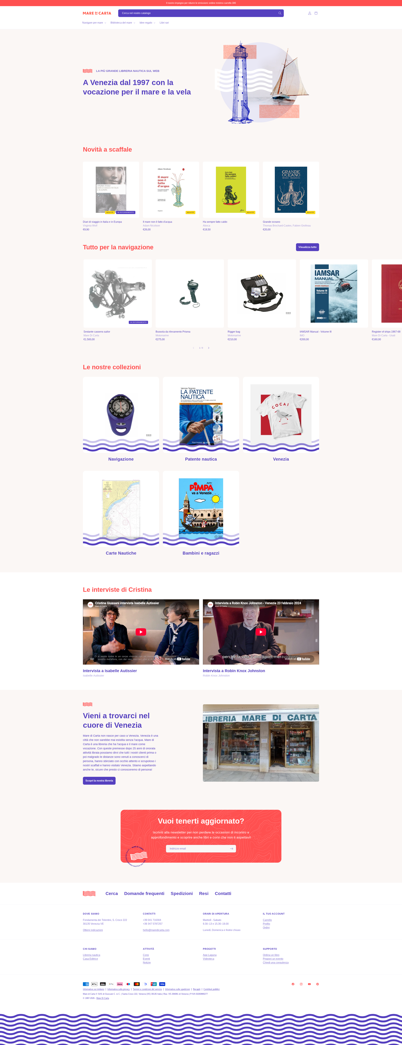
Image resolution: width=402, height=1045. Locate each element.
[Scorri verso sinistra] (193, 348)
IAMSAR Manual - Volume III (315, 331)
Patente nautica (201, 459)
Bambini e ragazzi (201, 553)
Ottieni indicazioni (93, 930)
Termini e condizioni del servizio (147, 989)
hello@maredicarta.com (156, 930)
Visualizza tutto (308, 247)
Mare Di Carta (102, 998)
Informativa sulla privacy (118, 989)
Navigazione (121, 459)
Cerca (112, 893)
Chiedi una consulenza (276, 962)
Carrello (267, 920)
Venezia (281, 459)
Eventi (146, 958)
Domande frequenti (144, 893)
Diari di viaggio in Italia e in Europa (102, 221)
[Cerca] (280, 13)
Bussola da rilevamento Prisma (173, 331)
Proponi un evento (273, 958)
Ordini (266, 927)
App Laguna (210, 955)
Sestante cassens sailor (97, 331)
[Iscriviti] (231, 849)
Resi (204, 893)
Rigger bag (234, 331)
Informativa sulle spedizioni (177, 989)
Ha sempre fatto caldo (215, 221)
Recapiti (196, 989)
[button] (94, 23)
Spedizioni (182, 893)
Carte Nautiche (121, 553)
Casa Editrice (90, 958)
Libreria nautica (91, 955)
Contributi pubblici (212, 989)
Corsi (146, 955)
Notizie (147, 962)
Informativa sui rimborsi (93, 989)
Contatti (223, 893)
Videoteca (208, 958)
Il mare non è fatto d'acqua (157, 221)
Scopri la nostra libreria (99, 780)
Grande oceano (271, 221)
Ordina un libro (271, 955)
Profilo (266, 923)
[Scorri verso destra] (209, 348)
